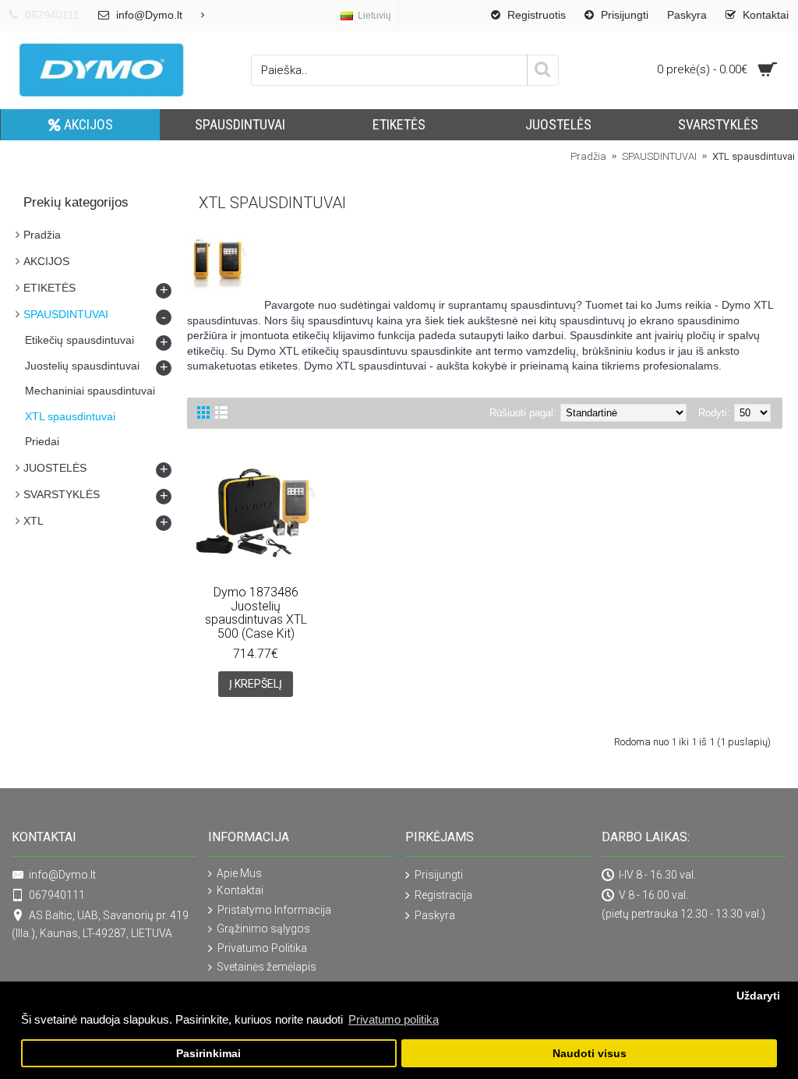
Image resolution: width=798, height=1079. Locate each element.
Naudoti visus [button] (590, 1054)
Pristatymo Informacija (274, 910)
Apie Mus (239, 873)
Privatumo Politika (262, 948)
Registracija (443, 895)
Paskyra (435, 915)
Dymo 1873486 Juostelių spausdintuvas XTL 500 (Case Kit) (256, 613)
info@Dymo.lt (62, 875)
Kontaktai (240, 890)
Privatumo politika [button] (393, 1019)
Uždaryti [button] (758, 996)
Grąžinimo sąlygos (263, 928)
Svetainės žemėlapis (266, 966)
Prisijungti (439, 875)
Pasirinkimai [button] (208, 1054)
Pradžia (42, 234)
